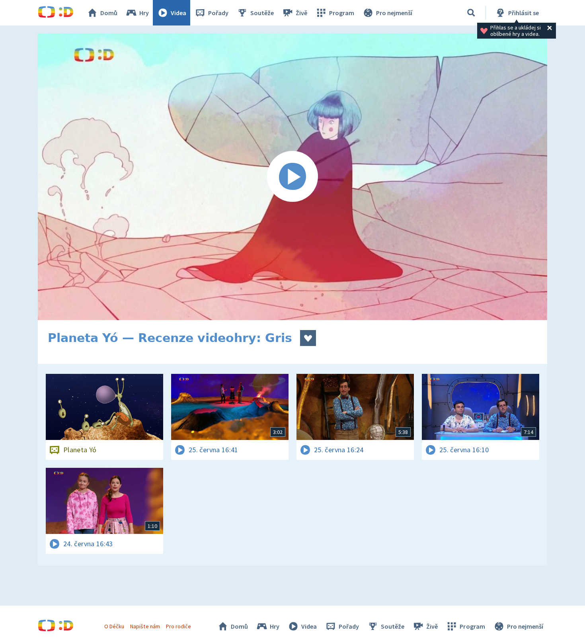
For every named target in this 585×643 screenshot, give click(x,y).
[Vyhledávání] (471, 12)
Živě (301, 13)
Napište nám (145, 626)
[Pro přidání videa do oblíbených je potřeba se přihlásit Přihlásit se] (308, 338)
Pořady (218, 13)
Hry (144, 13)
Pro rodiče (178, 626)
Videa (178, 13)
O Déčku (114, 626)
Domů (108, 13)
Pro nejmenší (394, 13)
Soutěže (262, 13)
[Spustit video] (292, 176)
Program (341, 13)
